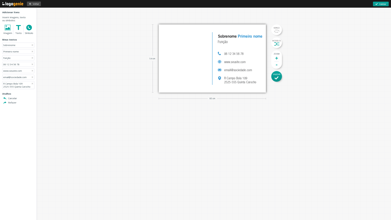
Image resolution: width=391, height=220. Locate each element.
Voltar (36, 3)
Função (7, 57)
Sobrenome (9, 45)
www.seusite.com (12, 70)
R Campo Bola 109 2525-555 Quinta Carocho (16, 85)
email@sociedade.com (15, 77)
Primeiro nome (11, 51)
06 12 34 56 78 (11, 64)
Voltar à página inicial (12, 4)
